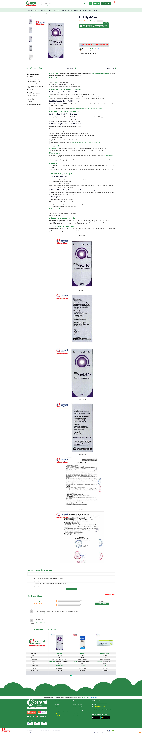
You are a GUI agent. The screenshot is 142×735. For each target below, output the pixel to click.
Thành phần (31, 76)
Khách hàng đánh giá (35, 596)
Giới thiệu (57, 704)
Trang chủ (29, 10)
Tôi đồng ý (92, 697)
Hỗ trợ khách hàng (60, 701)
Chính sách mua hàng (77, 706)
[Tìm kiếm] (84, 3)
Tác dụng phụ (31, 90)
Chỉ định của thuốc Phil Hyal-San (36, 81)
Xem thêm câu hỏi (70, 589)
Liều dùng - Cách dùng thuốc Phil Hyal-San (36, 83)
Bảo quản (32, 99)
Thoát (96, 697)
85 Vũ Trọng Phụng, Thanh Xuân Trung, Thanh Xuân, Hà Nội (103, 710)
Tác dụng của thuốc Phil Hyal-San (36, 79)
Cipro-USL (82, 653)
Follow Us (29, 720)
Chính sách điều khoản (77, 704)
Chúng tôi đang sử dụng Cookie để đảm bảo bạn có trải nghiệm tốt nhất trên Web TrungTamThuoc (66, 697)
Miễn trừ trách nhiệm (59, 710)
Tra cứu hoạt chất (58, 6)
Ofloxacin (105, 665)
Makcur (75, 661)
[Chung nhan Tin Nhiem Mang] (108, 731)
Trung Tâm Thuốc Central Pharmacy (100, 73)
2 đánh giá (94, 21)
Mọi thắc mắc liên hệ (97, 701)
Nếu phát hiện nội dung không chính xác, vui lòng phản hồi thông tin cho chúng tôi (94, 45)
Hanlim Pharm (100, 661)
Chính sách (75, 701)
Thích (34, 581)
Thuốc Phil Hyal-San (54, 73)
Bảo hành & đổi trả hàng (78, 710)
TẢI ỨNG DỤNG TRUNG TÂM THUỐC (100, 714)
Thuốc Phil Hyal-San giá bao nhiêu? (35, 102)
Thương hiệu (83, 10)
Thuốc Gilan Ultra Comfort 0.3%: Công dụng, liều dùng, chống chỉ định (86, 108)
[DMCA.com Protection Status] (112, 731)
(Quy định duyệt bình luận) (110, 594)
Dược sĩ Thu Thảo (92, 48)
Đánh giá (111, 68)
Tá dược (70, 10)
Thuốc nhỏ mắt (52, 148)
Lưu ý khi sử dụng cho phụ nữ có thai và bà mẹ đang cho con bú (36, 97)
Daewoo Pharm (89, 29)
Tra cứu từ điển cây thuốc (47, 6)
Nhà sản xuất (31, 101)
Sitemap (74, 715)
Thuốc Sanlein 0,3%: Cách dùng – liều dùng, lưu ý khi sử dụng (85, 142)
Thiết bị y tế (56, 10)
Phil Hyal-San (59, 653)
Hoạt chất (76, 10)
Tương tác (30, 92)
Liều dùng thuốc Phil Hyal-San (35, 84)
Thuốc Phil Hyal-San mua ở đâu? (35, 104)
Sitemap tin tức (80, 715)
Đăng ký (107, 3)
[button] (70, 675)
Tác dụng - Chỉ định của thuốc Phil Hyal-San (37, 77)
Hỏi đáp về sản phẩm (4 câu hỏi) (40, 570)
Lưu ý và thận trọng (33, 95)
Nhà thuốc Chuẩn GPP (59, 708)
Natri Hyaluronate (90, 39)
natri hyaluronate (59, 665)
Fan (32, 716)
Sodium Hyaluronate (54, 96)
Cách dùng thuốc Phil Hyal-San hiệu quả (35, 87)
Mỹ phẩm (43, 10)
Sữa (50, 10)
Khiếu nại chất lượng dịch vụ (61, 713)
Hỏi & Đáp (71, 68)
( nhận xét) (38, 605)
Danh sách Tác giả (76, 713)
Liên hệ (95, 10)
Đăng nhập (96, 3)
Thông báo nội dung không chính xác (62, 712)
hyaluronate (56, 82)
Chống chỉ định (31, 89)
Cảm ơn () (42, 612)
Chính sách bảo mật (85, 697)
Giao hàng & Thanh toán (78, 712)
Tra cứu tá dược (67, 6)
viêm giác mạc (109, 155)
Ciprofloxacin (82, 665)
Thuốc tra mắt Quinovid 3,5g (104, 653)
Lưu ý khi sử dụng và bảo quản (34, 93)
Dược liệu (63, 10)
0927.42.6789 (100, 706)
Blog (89, 10)
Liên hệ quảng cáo (58, 715)
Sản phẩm (36, 10)
